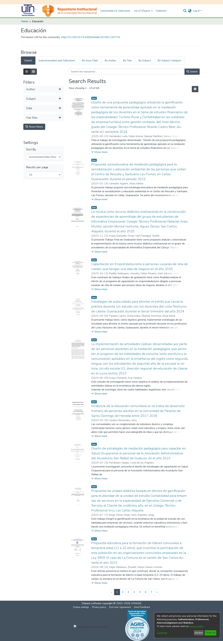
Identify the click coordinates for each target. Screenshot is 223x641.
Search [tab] (28, 60)
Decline (199, 632)
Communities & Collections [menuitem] (115, 11)
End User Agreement (120, 607)
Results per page (37, 167)
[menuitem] (143, 10)
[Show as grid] (33, 72)
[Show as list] (26, 72)
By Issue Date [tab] (90, 60)
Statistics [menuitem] (161, 11)
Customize (162, 632)
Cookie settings (81, 607)
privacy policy (196, 626)
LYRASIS (136, 603)
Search (193, 71)
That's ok (210, 632)
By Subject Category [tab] (169, 60)
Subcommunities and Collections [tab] (57, 60)
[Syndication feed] (195, 89)
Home (24, 21)
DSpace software (92, 603)
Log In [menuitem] (196, 11)
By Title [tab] (127, 60)
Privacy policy (99, 607)
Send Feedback (142, 607)
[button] (99, 152)
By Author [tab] (110, 60)
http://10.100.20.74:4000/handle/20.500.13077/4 (90, 37)
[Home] (59, 10)
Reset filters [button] (35, 127)
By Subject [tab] (144, 60)
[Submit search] (185, 11)
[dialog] (187, 625)
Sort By (31, 149)
